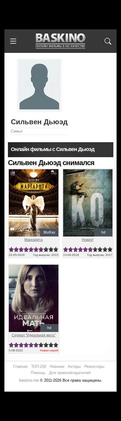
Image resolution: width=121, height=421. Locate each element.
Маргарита (33, 240)
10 (55, 249)
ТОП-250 (38, 366)
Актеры (74, 366)
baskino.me (29, 380)
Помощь (38, 372)
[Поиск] (108, 41)
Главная (20, 366)
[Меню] (13, 41)
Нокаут (88, 240)
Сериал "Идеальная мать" (34, 335)
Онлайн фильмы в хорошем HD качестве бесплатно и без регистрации (60, 41)
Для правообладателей (69, 372)
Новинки (57, 366)
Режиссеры (94, 366)
